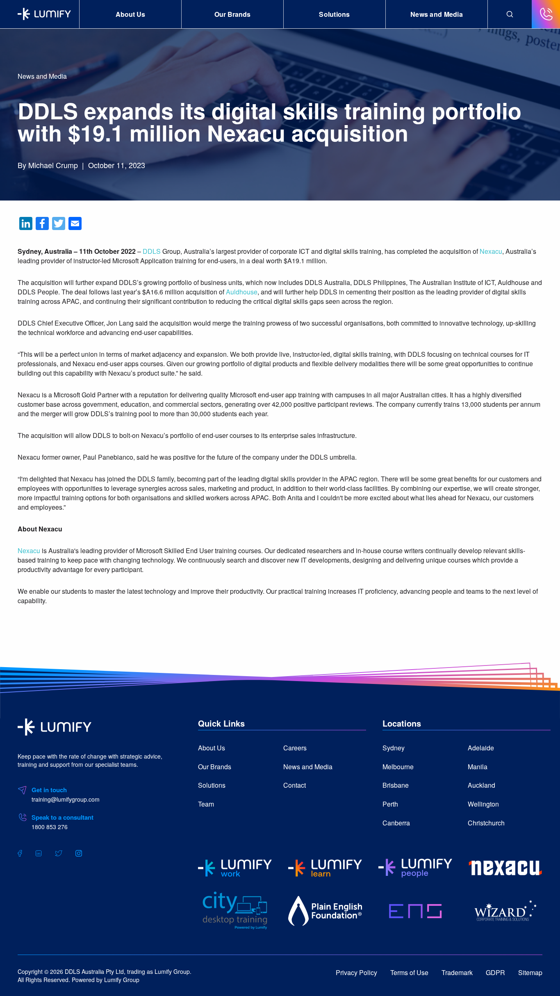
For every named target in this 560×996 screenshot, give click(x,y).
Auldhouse (241, 291)
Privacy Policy (356, 972)
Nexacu (491, 251)
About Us (130, 14)
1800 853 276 (50, 827)
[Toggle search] (510, 14)
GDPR (495, 972)
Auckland (481, 785)
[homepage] (44, 14)
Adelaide (481, 747)
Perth (390, 804)
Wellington (483, 804)
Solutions (334, 14)
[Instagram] (78, 852)
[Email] (75, 223)
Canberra (396, 822)
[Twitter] (58, 223)
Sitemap (530, 972)
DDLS (152, 251)
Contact (294, 785)
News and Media (436, 14)
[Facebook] (42, 223)
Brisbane (395, 785)
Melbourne (398, 766)
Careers (295, 747)
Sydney (393, 747)
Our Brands (232, 14)
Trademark (457, 972)
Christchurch (486, 822)
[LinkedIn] (26, 223)
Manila (477, 766)
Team (206, 804)
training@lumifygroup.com (66, 799)
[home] (54, 726)
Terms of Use (409, 972)
